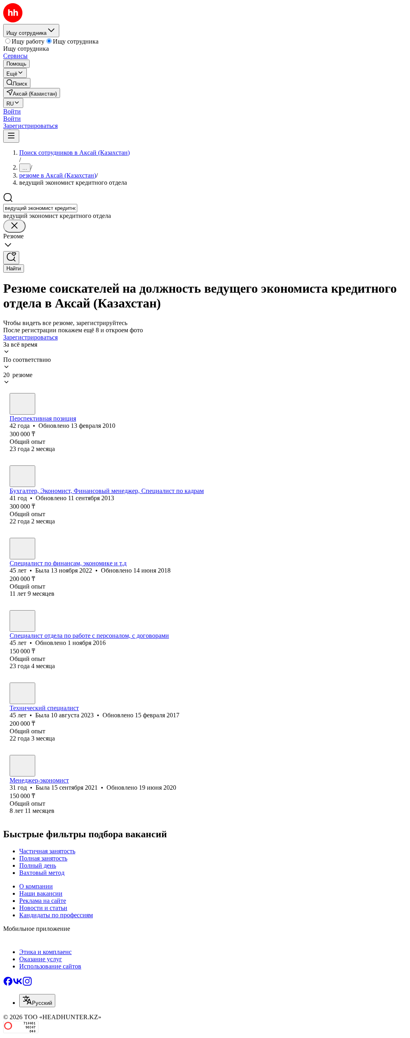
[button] (12, 111)
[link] (16, 83)
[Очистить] (14, 226)
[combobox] (40, 208)
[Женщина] (22, 404)
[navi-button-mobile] (11, 136)
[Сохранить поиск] (11, 257)
